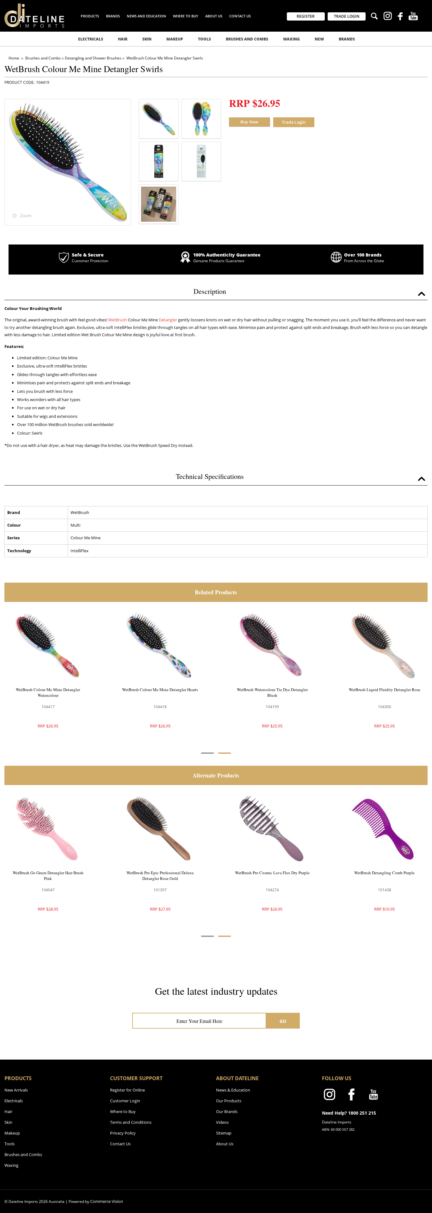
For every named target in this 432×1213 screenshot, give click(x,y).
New (319, 39)
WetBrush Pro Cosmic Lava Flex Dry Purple (272, 873)
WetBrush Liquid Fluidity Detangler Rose (384, 689)
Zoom (26, 216)
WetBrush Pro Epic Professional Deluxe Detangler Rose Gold (160, 875)
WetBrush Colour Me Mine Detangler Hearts (160, 689)
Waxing (291, 39)
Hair (122, 39)
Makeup (174, 39)
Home (14, 58)
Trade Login (294, 122)
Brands (347, 39)
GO (283, 1021)
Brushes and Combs (247, 39)
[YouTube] (413, 17)
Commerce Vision (106, 1201)
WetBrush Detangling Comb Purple (384, 873)
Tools (204, 39)
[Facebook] (400, 17)
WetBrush (118, 320)
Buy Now (249, 122)
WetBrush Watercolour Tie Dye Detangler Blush (272, 692)
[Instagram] (387, 17)
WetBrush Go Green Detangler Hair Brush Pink (48, 875)
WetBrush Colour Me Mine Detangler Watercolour (48, 692)
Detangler (168, 320)
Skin (146, 39)
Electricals (90, 39)
